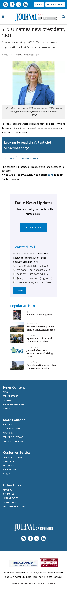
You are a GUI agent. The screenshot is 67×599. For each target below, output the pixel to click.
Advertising (8, 465)
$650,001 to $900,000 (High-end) (34, 278)
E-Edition (7, 424)
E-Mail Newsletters (12, 428)
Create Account (55, 4)
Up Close (7, 400)
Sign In (38, 4)
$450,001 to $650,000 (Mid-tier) (33, 274)
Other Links (12, 485)
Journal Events (10, 498)
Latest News (9, 158)
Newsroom (8, 433)
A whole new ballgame (39, 314)
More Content (14, 420)
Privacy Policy (10, 502)
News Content (14, 387)
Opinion (7, 408)
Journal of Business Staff (27, 54)
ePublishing (50, 583)
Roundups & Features (13, 404)
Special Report (10, 396)
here (50, 175)
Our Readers (9, 461)
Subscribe (33, 227)
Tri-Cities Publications (14, 506)
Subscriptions (10, 469)
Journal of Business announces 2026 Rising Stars (39, 353)
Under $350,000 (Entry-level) (32, 266)
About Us (7, 490)
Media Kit (7, 474)
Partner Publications (13, 441)
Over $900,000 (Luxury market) (34, 282)
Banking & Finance (30, 158)
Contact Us (8, 494)
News (5, 392)
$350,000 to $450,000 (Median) (33, 270)
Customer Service (17, 452)
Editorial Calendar (12, 457)
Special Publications (13, 437)
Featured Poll (24, 247)
